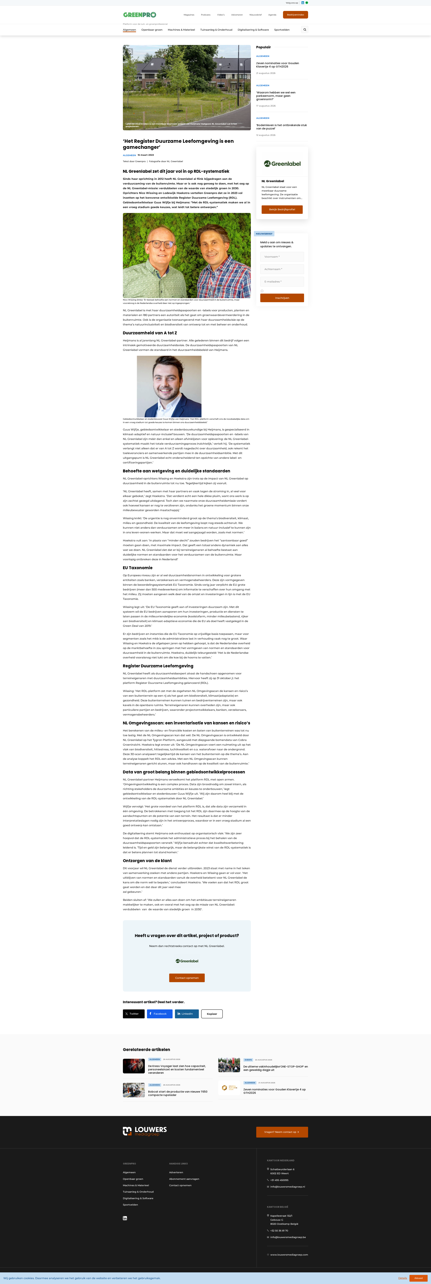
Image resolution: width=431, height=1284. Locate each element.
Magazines (189, 14)
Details (402, 1278)
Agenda (272, 14)
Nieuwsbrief (256, 14)
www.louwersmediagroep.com (289, 1254)
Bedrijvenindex (295, 14)
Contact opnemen (180, 1185)
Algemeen (129, 29)
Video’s (221, 14)
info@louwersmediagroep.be (288, 1237)
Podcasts (205, 14)
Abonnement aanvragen (184, 1178)
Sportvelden (282, 29)
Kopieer (212, 1013)
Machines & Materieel (181, 29)
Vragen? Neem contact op (280, 1131)
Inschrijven (282, 297)
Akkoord (419, 1278)
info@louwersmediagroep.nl (287, 1186)
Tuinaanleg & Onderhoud (216, 29)
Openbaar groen (151, 29)
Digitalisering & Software (253, 29)
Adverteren (237, 14)
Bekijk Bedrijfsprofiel (282, 209)
